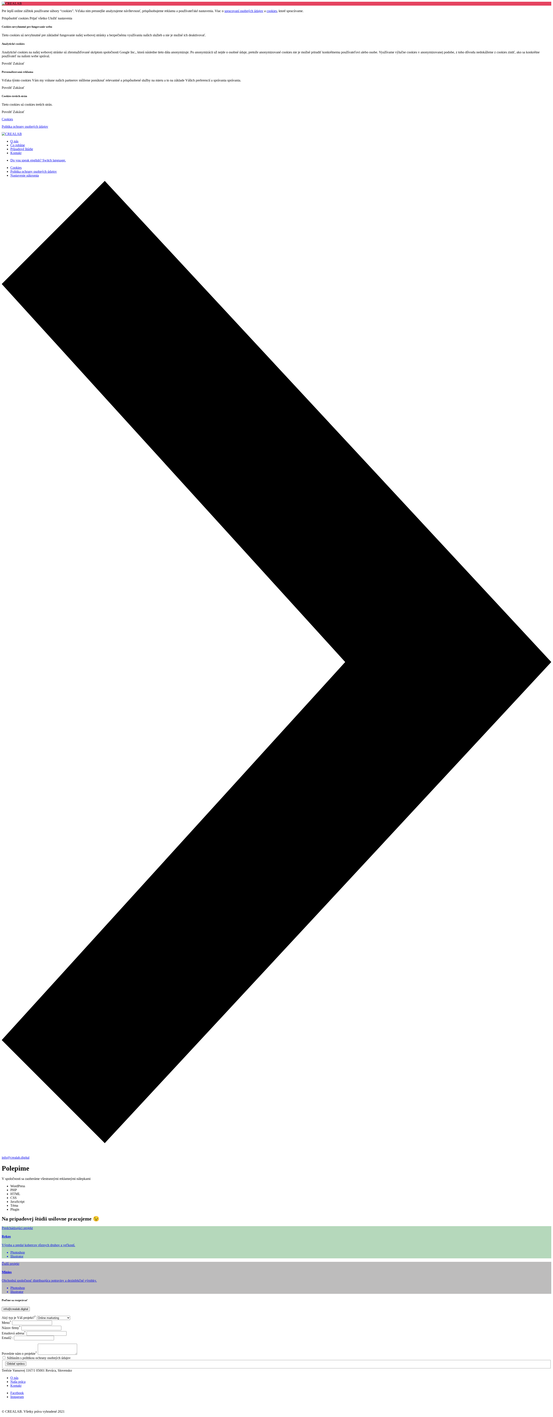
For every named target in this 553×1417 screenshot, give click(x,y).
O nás (14, 1378)
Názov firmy (11, 1328)
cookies (272, 11)
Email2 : (8, 1338)
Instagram (17, 1397)
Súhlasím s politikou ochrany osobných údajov (39, 1358)
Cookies (7, 119)
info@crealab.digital (15, 1157)
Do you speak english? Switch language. (38, 160)
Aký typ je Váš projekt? (19, 1318)
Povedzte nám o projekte (19, 1353)
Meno (6, 1322)
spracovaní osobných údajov (243, 11)
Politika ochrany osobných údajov (25, 126)
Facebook (17, 1393)
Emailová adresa (14, 1333)
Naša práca (17, 1381)
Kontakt (15, 1385)
